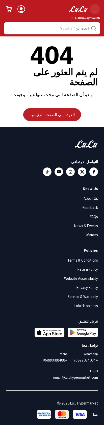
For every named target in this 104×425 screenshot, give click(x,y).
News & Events (86, 226)
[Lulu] (78, 9)
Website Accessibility (81, 278)
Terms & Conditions (82, 260)
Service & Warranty (83, 296)
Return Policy (87, 269)
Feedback (90, 207)
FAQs (94, 217)
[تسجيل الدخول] (21, 9)
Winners (92, 235)
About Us (91, 198)
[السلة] (9, 9)
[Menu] (95, 9)
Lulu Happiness (86, 306)
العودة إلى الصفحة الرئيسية (52, 114)
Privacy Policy (87, 287)
